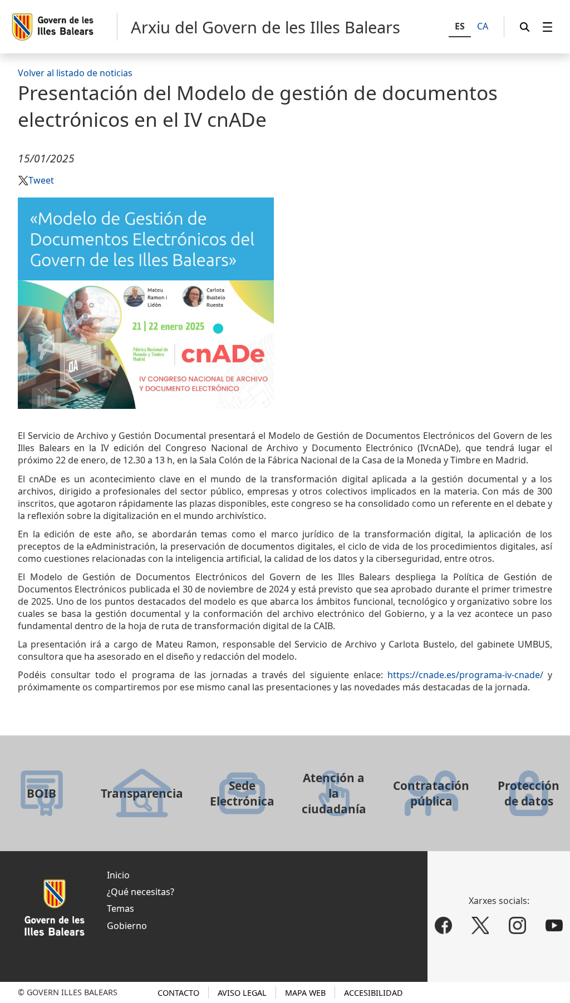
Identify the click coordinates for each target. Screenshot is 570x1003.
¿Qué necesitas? (140, 892)
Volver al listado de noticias (75, 73)
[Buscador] (525, 27)
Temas (120, 908)
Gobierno (127, 926)
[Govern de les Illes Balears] (64, 27)
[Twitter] (480, 925)
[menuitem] (547, 27)
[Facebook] (443, 925)
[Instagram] (517, 925)
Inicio (118, 875)
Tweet (41, 180)
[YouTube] (554, 925)
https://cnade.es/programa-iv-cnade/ (465, 675)
